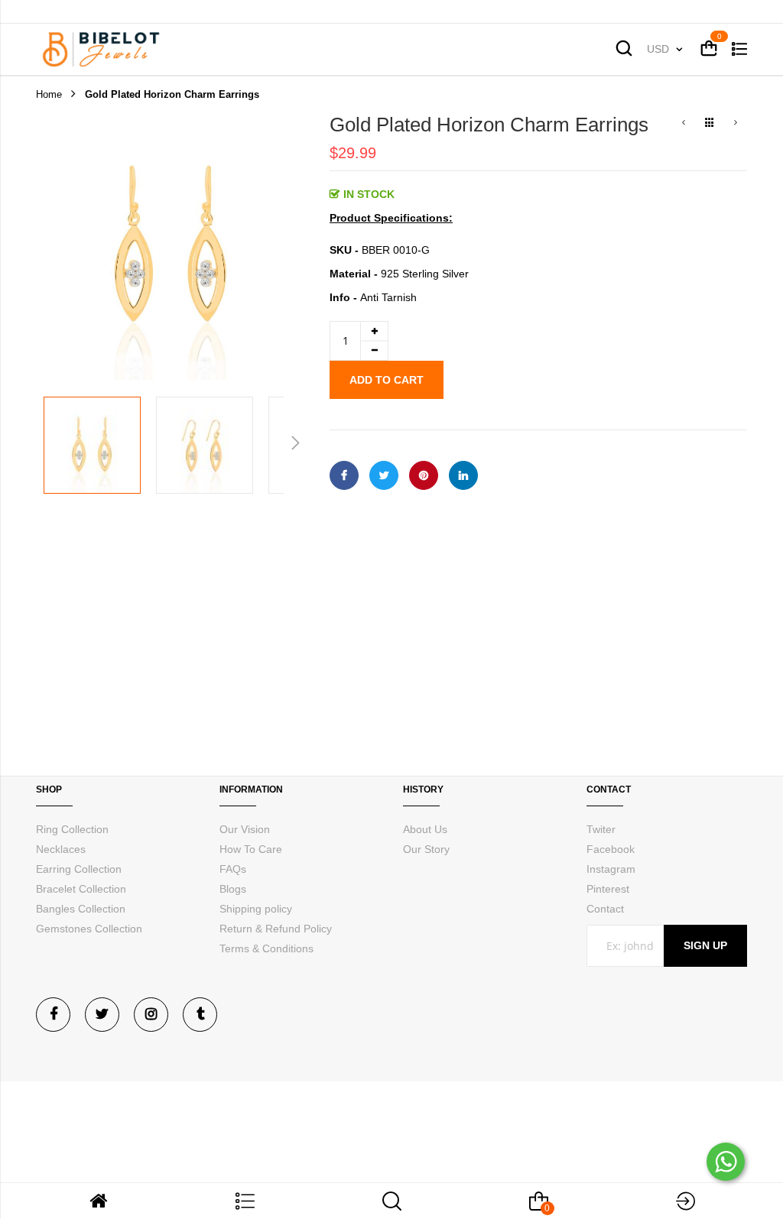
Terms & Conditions (266, 948)
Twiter (601, 829)
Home (49, 94)
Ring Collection (72, 829)
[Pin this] (423, 475)
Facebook (610, 849)
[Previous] (683, 123)
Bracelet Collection (81, 889)
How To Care (250, 849)
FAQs (232, 869)
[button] (92, 445)
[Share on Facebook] (344, 475)
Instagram (610, 869)
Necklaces (61, 849)
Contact (605, 909)
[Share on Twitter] (383, 475)
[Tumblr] (200, 1014)
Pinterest (607, 889)
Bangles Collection (80, 909)
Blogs (232, 889)
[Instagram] (151, 1014)
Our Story (426, 849)
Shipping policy (255, 909)
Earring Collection (79, 869)
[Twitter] (102, 1014)
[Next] (735, 123)
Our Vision (244, 829)
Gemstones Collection (89, 928)
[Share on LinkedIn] (463, 475)
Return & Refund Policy (275, 928)
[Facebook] (53, 1014)
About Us (425, 829)
